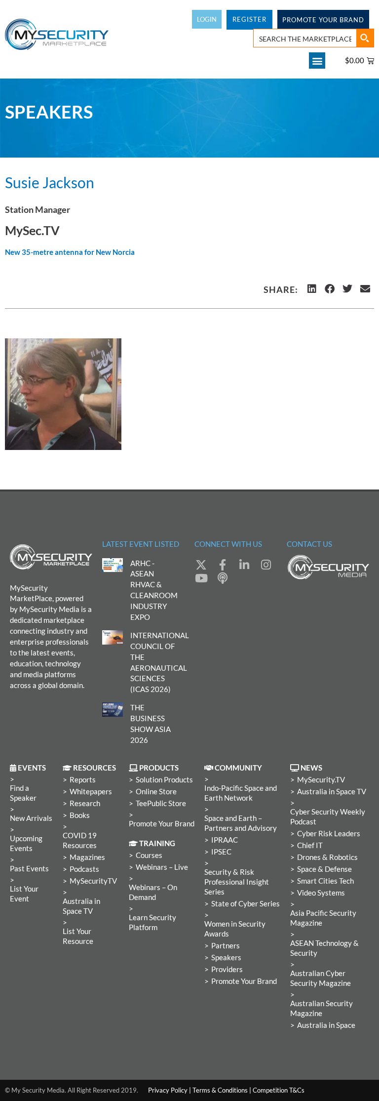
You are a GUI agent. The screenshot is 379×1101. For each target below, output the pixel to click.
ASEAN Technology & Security (324, 948)
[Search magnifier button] (365, 38)
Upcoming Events (26, 843)
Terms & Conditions (220, 1090)
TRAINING (156, 843)
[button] (317, 60)
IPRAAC (224, 840)
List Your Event (24, 894)
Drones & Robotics (327, 857)
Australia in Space (326, 1025)
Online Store (156, 791)
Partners (225, 945)
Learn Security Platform (152, 922)
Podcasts (84, 869)
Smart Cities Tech (325, 881)
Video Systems (321, 893)
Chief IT (310, 845)
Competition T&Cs (278, 1090)
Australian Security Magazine (321, 1008)
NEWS (310, 768)
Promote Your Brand (161, 823)
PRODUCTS (158, 768)
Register (249, 19)
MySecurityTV (93, 881)
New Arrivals (31, 818)
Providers (227, 969)
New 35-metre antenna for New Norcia (70, 252)
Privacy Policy (168, 1090)
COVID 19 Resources (80, 840)
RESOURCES (94, 768)
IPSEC (221, 852)
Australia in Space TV (81, 906)
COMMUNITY (237, 768)
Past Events (29, 868)
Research (85, 803)
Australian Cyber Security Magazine (320, 978)
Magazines (87, 857)
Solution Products (164, 779)
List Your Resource (78, 936)
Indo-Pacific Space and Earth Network (240, 793)
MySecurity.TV (321, 779)
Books (80, 815)
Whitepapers (91, 791)
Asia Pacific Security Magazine (323, 918)
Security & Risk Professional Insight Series (236, 882)
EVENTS (31, 768)
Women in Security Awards (234, 929)
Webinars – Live (162, 867)
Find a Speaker (23, 793)
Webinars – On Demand (153, 892)
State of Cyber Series (245, 903)
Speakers (226, 957)
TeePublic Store (161, 803)
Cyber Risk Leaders (328, 833)
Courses (149, 855)
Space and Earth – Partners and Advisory (240, 823)
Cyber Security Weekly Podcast (327, 817)
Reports (83, 779)
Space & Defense (324, 869)
